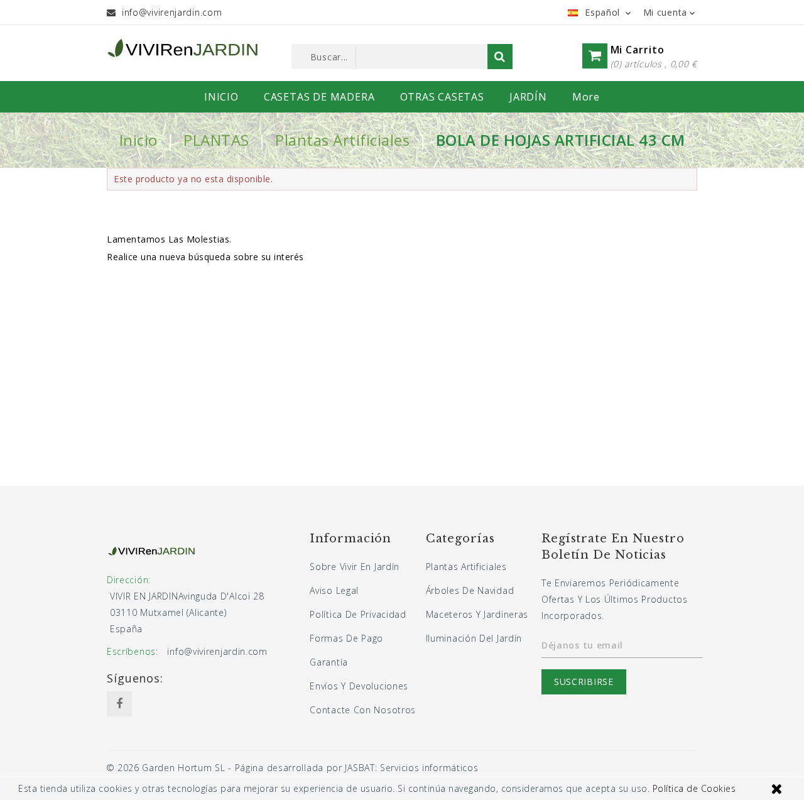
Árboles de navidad (470, 590)
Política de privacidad (358, 614)
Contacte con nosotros (363, 710)
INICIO (221, 97)
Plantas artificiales (466, 567)
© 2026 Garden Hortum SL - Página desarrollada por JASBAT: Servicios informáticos (292, 768)
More (586, 97)
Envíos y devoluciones (359, 686)
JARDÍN (528, 97)
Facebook (119, 703)
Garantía (329, 662)
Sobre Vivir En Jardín (354, 567)
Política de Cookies (694, 788)
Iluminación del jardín (474, 638)
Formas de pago (346, 638)
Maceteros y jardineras (477, 614)
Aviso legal (334, 590)
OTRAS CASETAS (442, 97)
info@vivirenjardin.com (172, 12)
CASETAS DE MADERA (319, 97)
